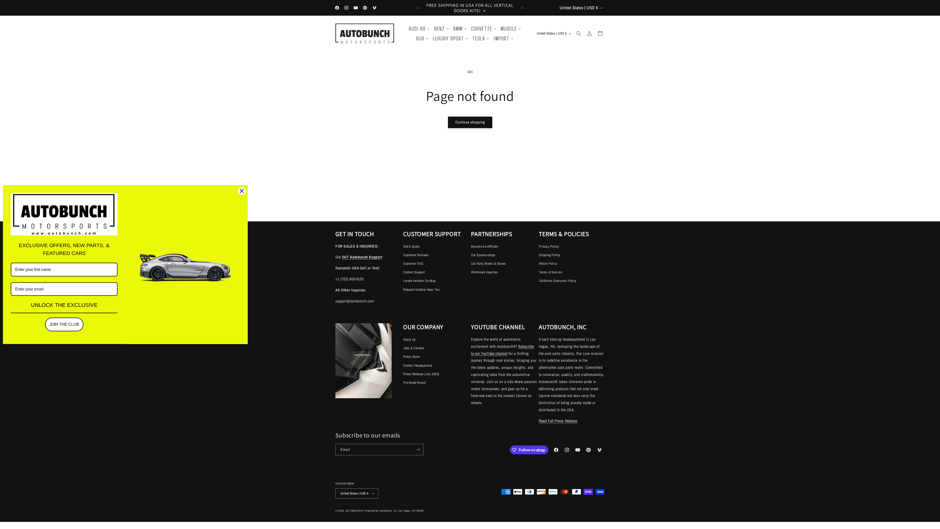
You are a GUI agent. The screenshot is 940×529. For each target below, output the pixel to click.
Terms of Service (550, 272)
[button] (578, 33)
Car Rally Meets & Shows (488, 263)
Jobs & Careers (413, 348)
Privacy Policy (549, 246)
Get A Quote (411, 246)
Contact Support (414, 272)
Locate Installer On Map (419, 281)
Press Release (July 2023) (421, 374)
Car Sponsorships (483, 255)
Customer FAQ (413, 263)
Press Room (411, 356)
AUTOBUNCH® (355, 510)
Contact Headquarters (418, 365)
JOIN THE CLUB (64, 324)
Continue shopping (470, 122)
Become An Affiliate (484, 246)
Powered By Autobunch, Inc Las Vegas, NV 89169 (394, 510)
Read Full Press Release (558, 420)
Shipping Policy (549, 255)
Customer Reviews (416, 255)
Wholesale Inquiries (484, 272)
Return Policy (548, 263)
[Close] (242, 191)
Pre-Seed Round (414, 382)
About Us (409, 339)
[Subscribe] (417, 449)
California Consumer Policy (557, 281)
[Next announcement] (522, 7)
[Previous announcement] (417, 7)
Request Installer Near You (421, 289)
